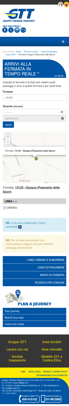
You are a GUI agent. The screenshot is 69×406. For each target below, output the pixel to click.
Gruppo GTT (17, 341)
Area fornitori (51, 341)
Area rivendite (52, 349)
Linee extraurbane (49, 51)
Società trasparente (17, 358)
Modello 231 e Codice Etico (51, 358)
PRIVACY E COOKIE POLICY (55, 371)
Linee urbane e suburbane (45, 260)
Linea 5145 (10, 54)
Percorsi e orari (31, 51)
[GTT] (19, 15)
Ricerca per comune (49, 282)
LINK (24, 371)
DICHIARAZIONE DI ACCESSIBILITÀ (52, 375)
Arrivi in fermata (52, 275)
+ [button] (8, 136)
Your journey (12, 311)
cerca (8, 124)
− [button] (8, 142)
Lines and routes (14, 324)
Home (18, 51)
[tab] (34, 311)
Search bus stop (14, 317)
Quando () (13, 106)
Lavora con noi (17, 349)
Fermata (8, 91)
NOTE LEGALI (35, 371)
